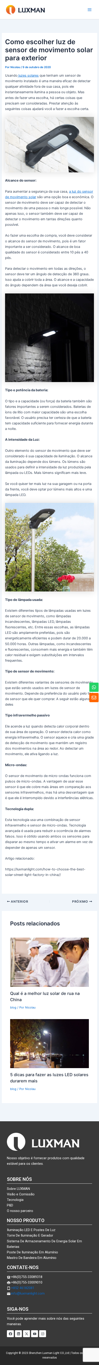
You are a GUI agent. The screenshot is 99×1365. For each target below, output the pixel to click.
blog (13, 1007)
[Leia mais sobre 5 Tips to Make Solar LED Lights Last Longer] (49, 1043)
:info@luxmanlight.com (27, 1293)
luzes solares (28, 75)
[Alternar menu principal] (89, 9)
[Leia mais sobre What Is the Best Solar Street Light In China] (49, 962)
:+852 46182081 (22, 1288)
